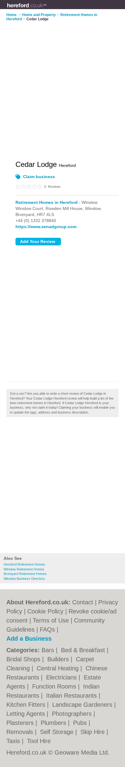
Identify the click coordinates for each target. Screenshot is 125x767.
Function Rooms (55, 686)
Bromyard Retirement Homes (25, 574)
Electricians (62, 677)
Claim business (39, 176)
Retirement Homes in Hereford (46, 202)
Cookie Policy (45, 611)
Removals (20, 732)
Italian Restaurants (72, 695)
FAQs (47, 629)
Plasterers (20, 722)
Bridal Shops (24, 659)
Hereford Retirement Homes (24, 564)
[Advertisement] (62, 486)
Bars (49, 650)
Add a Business (29, 638)
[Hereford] (46, 9)
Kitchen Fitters (26, 704)
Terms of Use (51, 620)
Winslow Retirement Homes (24, 569)
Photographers (72, 713)
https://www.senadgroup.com (45, 226)
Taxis (14, 741)
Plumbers (54, 722)
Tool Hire (39, 741)
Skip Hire (93, 732)
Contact (82, 602)
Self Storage (57, 732)
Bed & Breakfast (84, 650)
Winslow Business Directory (24, 578)
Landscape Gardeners (83, 704)
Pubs (81, 722)
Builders (59, 659)
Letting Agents (26, 713)
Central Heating (58, 668)
